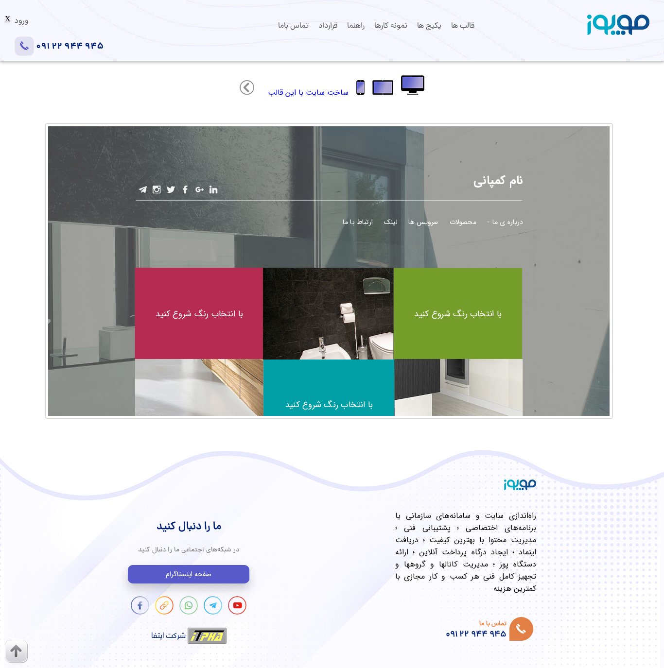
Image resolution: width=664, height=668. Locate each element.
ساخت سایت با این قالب (308, 92)
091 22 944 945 (69, 47)
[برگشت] (247, 92)
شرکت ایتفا (169, 634)
